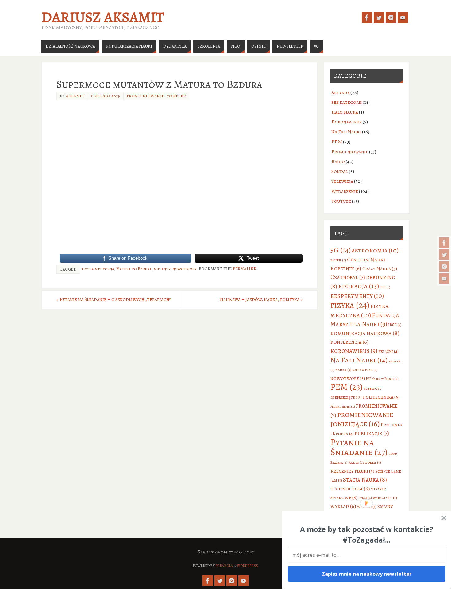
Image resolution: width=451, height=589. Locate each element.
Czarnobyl (347, 277)
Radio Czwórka (364, 462)
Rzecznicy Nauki (352, 470)
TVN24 (365, 498)
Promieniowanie (145, 96)
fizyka (349, 305)
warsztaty (385, 497)
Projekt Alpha (342, 406)
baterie (338, 260)
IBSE (395, 324)
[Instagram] (444, 266)
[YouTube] (444, 278)
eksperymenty (357, 295)
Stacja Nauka (365, 479)
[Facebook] (444, 242)
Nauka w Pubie (364, 370)
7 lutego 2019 (105, 96)
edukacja (358, 286)
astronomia (375, 250)
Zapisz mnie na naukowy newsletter (367, 574)
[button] (366, 534)
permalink (245, 269)
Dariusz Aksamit (102, 17)
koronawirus (353, 350)
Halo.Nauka (344, 112)
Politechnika (381, 396)
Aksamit (75, 96)
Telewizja (342, 181)
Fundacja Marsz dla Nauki (364, 319)
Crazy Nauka (379, 268)
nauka (343, 369)
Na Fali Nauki (346, 131)
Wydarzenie (344, 191)
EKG (385, 287)
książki (388, 351)
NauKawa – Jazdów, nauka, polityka (261, 299)
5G (340, 250)
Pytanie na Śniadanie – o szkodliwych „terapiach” (113, 299)
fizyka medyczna (98, 269)
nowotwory (184, 269)
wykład (343, 506)
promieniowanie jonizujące (361, 419)
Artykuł (340, 92)
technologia (350, 488)
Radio (338, 161)
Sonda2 (339, 171)
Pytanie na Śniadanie (358, 447)
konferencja (349, 341)
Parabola (224, 565)
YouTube (176, 96)
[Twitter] (444, 254)
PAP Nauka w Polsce (382, 378)
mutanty (162, 269)
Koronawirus (346, 122)
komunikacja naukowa (364, 333)
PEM (336, 141)
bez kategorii (346, 102)
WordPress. (248, 565)
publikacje (372, 433)
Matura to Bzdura (134, 269)
